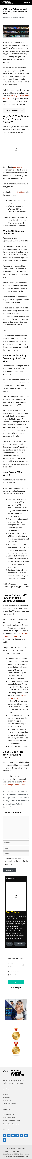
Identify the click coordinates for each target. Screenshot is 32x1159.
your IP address (19, 192)
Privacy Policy (21, 1148)
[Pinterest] (17, 1135)
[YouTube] (26, 1135)
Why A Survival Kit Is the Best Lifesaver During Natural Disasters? (16, 804)
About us (6, 1094)
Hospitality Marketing (12, 1156)
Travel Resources (8, 1114)
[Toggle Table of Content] (21, 110)
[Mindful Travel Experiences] (7, 2)
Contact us (6, 1097)
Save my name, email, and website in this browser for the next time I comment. (16, 861)
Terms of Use (11, 1148)
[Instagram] (8, 1135)
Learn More (19, 943)
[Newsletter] (4, 1140)
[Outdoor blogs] (16, 1049)
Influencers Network (9, 1103)
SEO (15, 1154)
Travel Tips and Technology (16, 791)
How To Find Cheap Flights (11, 1121)
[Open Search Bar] (19, 2)
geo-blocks (17, 167)
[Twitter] (21, 1135)
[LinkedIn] (13, 1135)
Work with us (7, 1100)
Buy (9, 943)
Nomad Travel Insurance (11, 1124)
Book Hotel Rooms (9, 1118)
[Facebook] (4, 1135)
